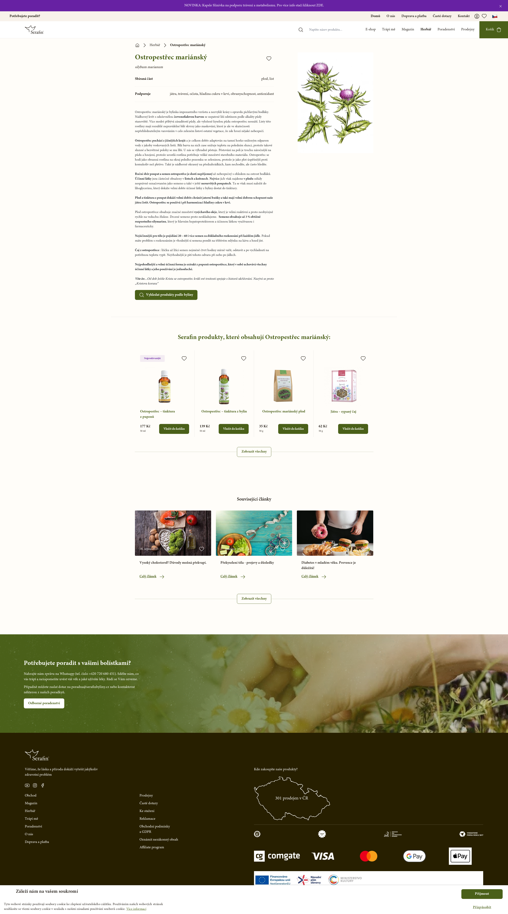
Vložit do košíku (174, 429)
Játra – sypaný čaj (343, 412)
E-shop (371, 29)
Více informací (136, 909)
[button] (482, 907)
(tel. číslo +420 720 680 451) (95, 674)
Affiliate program (152, 847)
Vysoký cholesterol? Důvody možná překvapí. (173, 563)
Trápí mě (388, 29)
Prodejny (467, 29)
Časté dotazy (442, 16)
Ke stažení (147, 811)
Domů (375, 16)
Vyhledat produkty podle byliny (169, 295)
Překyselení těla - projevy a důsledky (247, 563)
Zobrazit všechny (254, 452)
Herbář (425, 29)
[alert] (254, 899)
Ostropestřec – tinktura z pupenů (157, 414)
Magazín (408, 29)
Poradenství (446, 29)
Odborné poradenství (44, 703)
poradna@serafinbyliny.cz (90, 687)
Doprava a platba (413, 16)
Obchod (31, 795)
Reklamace (147, 819)
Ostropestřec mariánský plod (283, 411)
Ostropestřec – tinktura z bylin (224, 411)
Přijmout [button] (482, 894)
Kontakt (464, 16)
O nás (391, 16)
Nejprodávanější (152, 358)
